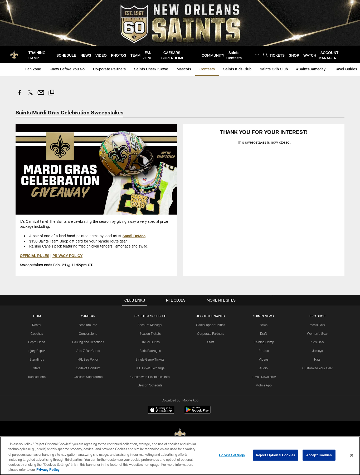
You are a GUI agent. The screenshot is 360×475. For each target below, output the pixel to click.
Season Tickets (150, 333)
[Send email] (41, 95)
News (263, 325)
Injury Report (37, 350)
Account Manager (150, 325)
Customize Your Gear (317, 368)
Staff (210, 342)
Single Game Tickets (149, 359)
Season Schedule (150, 385)
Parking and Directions (88, 342)
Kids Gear (317, 342)
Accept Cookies (319, 455)
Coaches (37, 333)
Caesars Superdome (88, 377)
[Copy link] (51, 93)
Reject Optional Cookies (275, 455)
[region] (180, 455)
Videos (264, 359)
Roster (36, 325)
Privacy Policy (48, 469)
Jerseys (317, 350)
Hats (317, 359)
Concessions (88, 333)
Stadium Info (88, 325)
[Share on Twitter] (30, 95)
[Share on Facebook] (20, 95)
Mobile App (264, 385)
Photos (264, 350)
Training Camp (263, 342)
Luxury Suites (150, 342)
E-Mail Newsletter (263, 377)
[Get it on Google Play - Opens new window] (197, 412)
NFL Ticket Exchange (149, 368)
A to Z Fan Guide (88, 350)
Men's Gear (317, 325)
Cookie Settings (232, 455)
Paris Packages (150, 350)
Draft (263, 333)
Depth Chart (36, 342)
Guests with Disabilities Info (150, 377)
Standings (37, 359)
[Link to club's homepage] (14, 54)
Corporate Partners (210, 333)
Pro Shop (317, 316)
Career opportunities (210, 325)
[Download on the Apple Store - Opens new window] (161, 410)
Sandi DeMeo (134, 236)
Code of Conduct (88, 368)
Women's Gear (317, 333)
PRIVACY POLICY (67, 255)
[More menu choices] (257, 55)
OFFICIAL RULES (34, 255)
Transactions (37, 377)
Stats (36, 368)
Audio (263, 368)
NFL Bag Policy (88, 359)
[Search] (265, 54)
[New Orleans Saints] (180, 434)
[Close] (351, 455)
